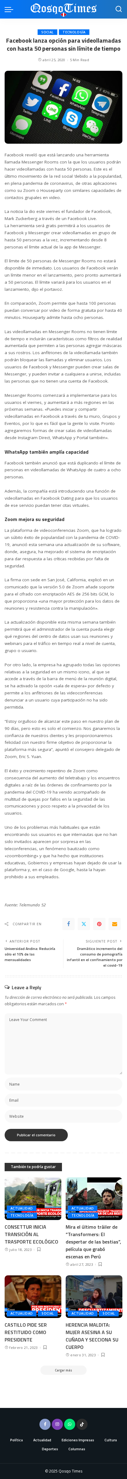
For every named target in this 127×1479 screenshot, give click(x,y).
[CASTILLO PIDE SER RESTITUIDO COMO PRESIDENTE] (33, 1296)
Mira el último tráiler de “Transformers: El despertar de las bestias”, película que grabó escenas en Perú (93, 1241)
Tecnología (74, 32)
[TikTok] (82, 1424)
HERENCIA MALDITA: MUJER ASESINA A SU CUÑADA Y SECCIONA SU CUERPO (92, 1336)
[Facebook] (68, 924)
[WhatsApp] (69, 1424)
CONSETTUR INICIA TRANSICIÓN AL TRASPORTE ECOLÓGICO (31, 1234)
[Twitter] (84, 924)
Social (47, 32)
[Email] (115, 924)
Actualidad (21, 1208)
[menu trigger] (10, 9)
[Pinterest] (99, 924)
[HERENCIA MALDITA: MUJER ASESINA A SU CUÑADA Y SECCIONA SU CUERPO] (94, 1296)
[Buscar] (118, 9)
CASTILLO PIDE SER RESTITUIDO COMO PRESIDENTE (26, 1332)
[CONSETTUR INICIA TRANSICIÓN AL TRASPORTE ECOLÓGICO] (33, 1198)
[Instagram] (57, 1424)
